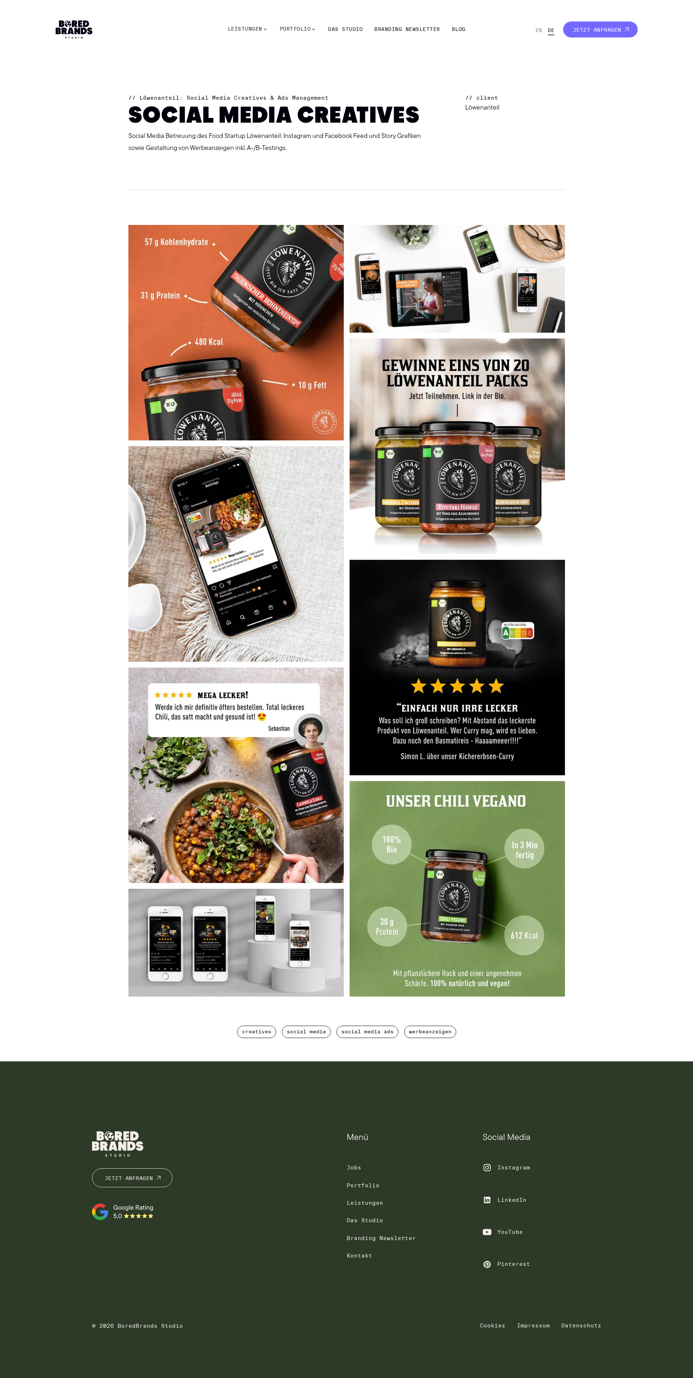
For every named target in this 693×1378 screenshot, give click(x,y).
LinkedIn (511, 1200)
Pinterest (513, 1264)
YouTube (510, 1232)
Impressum (533, 1325)
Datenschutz (581, 1325)
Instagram (513, 1167)
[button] (248, 29)
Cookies (492, 1325)
